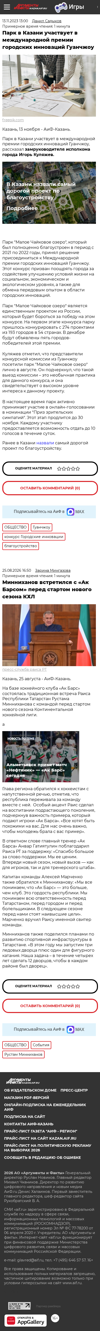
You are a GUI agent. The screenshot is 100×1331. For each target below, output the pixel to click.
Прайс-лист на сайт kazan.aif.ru (40, 1138)
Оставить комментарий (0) (50, 488)
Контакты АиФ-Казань (28, 1124)
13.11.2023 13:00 (15, 21)
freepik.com (13, 120)
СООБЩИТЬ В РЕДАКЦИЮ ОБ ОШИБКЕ (42, 1157)
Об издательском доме (30, 1090)
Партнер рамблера (48, 1306)
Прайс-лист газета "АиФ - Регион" (40, 1131)
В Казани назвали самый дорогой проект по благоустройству (41, 191)
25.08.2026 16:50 (16, 570)
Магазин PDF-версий (26, 1097)
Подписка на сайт (24, 1116)
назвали (45, 443)
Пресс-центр (74, 1090)
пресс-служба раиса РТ (24, 669)
